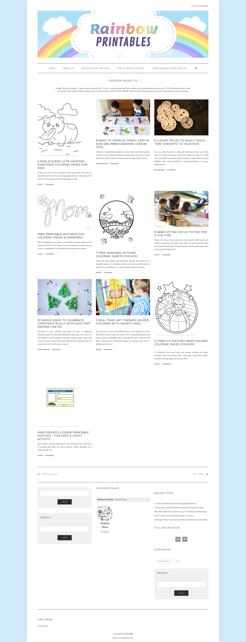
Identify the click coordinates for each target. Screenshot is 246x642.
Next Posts (198, 474)
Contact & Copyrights (199, 6)
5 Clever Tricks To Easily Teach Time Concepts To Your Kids (179, 142)
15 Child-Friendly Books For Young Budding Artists (175, 503)
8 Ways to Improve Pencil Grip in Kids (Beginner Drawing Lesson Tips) (122, 144)
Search (65, 502)
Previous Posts (50, 474)
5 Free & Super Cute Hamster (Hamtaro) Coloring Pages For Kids (62, 165)
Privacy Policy (43, 626)
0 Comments (50, 184)
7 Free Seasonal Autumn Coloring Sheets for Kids (117, 254)
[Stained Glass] (105, 513)
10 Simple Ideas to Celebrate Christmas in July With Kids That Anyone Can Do (64, 324)
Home (52, 68)
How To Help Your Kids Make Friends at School (173, 516)
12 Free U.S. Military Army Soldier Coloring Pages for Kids (181, 342)
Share (99, 507)
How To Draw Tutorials (130, 68)
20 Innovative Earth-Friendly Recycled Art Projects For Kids (179, 507)
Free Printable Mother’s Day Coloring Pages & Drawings (61, 236)
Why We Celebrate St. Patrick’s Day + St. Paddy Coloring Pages (180, 511)
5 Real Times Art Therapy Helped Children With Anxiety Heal (122, 322)
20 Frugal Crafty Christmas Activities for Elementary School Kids (180, 520)
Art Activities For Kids (95, 68)
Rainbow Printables (105, 499)
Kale (131, 634)
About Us (68, 68)
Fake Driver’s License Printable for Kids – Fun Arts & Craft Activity (63, 436)
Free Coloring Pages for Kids (170, 68)
